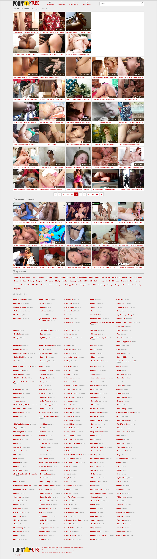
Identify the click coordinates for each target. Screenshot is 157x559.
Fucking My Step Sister (51, 462)
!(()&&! (137, 285)
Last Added (50, 4)
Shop (122, 508)
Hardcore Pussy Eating (128, 322)
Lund (96, 439)
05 (72, 194)
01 (55, 194)
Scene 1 (72, 374)
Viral (121, 435)
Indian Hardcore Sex (50, 345)
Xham (71, 315)
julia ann (115, 277)
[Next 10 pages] (97, 194)
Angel (122, 455)
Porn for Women (49, 330)
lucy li (59, 285)
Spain (96, 307)
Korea (123, 281)
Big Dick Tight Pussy (128, 315)
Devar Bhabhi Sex (75, 462)
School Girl (22, 447)
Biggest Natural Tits (50, 508)
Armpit (71, 353)
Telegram (123, 489)
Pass (19, 443)
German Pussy (74, 535)
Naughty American (50, 370)
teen (98, 277)
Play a (19, 455)
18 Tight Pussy (75, 497)
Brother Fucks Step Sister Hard (102, 323)
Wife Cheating (48, 481)
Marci (108, 281)
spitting (102, 285)
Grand (45, 385)
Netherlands (47, 311)
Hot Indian (21, 334)
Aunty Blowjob (23, 435)
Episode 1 (98, 424)
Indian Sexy (73, 416)
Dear (122, 349)
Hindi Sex (73, 412)
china (91, 277)
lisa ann (115, 281)
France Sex (73, 311)
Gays (101, 281)
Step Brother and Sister (26, 485)
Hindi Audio (73, 307)
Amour (122, 389)
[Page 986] (102, 194)
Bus (71, 481)
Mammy (46, 435)
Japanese (26, 277)
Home (97, 303)
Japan (16, 285)
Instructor (47, 432)
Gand (122, 470)
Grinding (72, 489)
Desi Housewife (23, 299)
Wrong (96, 349)
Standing (97, 466)
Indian (23, 281)
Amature (46, 478)
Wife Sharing (125, 535)
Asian (80, 281)
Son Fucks (98, 428)
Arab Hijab (98, 520)
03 (64, 194)
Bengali (20, 338)
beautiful (83, 277)
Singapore (124, 303)
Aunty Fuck (21, 370)
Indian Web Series (24, 353)
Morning (20, 539)
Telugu (71, 361)
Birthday (97, 508)
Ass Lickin (73, 420)
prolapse (82, 285)
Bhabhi (97, 357)
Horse (137, 281)
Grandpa (46, 439)
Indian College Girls (51, 493)
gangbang (39, 281)
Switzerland (124, 311)
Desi (45, 334)
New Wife (72, 508)
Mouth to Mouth (100, 501)
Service (97, 470)
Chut (96, 505)
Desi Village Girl (75, 409)
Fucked (21, 462)
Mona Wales (40, 285)
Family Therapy (49, 405)
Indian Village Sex (126, 420)
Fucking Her (47, 489)
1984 (86, 281)
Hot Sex (72, 531)
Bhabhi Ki (21, 439)
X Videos (47, 409)
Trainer (122, 501)
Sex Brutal (72, 428)
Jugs (19, 330)
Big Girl (71, 470)
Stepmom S (73, 382)
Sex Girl (20, 493)
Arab (125, 285)
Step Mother (73, 539)
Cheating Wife (23, 432)
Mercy (122, 366)
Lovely (123, 299)
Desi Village (22, 374)
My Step (72, 451)
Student (123, 485)
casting (67, 285)
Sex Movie (98, 524)
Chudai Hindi (73, 458)
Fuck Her (97, 443)
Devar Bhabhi (99, 385)
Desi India (124, 326)
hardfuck (65, 281)
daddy (109, 285)
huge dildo (92, 285)
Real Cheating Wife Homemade (25, 475)
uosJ (131, 285)
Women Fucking (126, 512)
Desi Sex (47, 393)
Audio (45, 303)
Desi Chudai (124, 451)
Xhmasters (98, 334)
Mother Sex (21, 531)
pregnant (49, 281)
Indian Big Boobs (75, 393)
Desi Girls (124, 385)
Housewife (21, 345)
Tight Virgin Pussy (50, 338)
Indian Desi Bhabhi (101, 458)
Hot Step (72, 501)
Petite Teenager (49, 443)
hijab (23, 285)
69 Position (21, 318)
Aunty (45, 382)
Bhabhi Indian (48, 505)
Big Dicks (73, 378)
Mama (96, 539)
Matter (46, 455)
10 (93, 194)
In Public (20, 516)
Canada (72, 334)
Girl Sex (72, 493)
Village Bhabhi (74, 338)
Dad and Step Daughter (128, 412)
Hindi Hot (123, 393)
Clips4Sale (124, 524)
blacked (94, 281)
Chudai (97, 405)
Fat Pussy (47, 524)
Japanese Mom (49, 501)
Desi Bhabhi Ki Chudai (25, 366)
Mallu (96, 474)
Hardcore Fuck (74, 439)
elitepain (51, 285)
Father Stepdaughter (102, 493)
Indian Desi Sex (126, 432)
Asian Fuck (124, 531)
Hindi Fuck (47, 424)
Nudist (20, 416)
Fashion (46, 315)
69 (121, 474)
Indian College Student (25, 405)
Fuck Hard (47, 535)
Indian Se (97, 416)
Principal (123, 428)
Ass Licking (73, 435)
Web (121, 334)
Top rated (61, 4)
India (19, 397)
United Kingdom (23, 307)
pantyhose (138, 277)
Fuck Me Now (74, 528)
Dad (19, 458)
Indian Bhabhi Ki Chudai (127, 361)
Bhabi (96, 435)
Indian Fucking (48, 401)
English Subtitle (100, 432)
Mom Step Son (23, 409)
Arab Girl (123, 516)
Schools (97, 330)
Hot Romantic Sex (24, 489)
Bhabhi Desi (74, 424)
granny (124, 277)
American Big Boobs (76, 443)
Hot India (72, 303)
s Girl (122, 370)
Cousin (20, 466)
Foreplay (72, 401)
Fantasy (46, 470)
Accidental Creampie (102, 378)
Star (44, 428)
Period (45, 447)
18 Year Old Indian (101, 447)
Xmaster (97, 366)
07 (80, 194)
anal (56, 277)
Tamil (96, 374)
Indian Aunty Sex (75, 385)
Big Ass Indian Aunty (25, 424)
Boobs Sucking (100, 531)
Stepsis (20, 481)
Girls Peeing (22, 528)
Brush (45, 349)
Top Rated (98, 315)
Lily (121, 466)
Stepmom (21, 497)
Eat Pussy (47, 389)
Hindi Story (98, 370)
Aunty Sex (21, 349)
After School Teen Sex (102, 535)
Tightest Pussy (125, 478)
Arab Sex (72, 447)
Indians (97, 462)
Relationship (99, 393)
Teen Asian (47, 458)
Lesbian (42, 277)
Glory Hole (21, 470)
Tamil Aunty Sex (126, 424)
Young (73, 281)
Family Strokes (74, 432)
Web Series (73, 322)
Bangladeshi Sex (49, 528)
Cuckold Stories (49, 412)
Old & (123, 493)
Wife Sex (123, 405)
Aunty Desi (124, 330)
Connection (99, 497)
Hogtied (97, 512)
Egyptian (20, 428)
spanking (64, 277)
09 (89, 194)
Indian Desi (22, 393)
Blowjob (118, 285)
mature (30, 281)
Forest (122, 382)
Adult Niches (87, 4)
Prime (19, 535)
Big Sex (97, 528)
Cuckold (31, 285)
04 (68, 194)
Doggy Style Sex (49, 497)
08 (84, 194)
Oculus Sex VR (99, 361)
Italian (130, 281)
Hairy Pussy (48, 531)
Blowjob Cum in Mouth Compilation (48, 319)
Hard (71, 516)
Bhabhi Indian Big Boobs (101, 338)
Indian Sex (99, 401)
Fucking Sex (124, 447)
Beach (71, 505)
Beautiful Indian (75, 357)
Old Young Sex (99, 412)
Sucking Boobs (23, 451)
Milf (130, 277)
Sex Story (21, 508)
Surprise (123, 439)
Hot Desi (46, 374)
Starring (97, 345)
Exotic (45, 539)
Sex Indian (98, 397)
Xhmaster (21, 389)
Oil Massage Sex (49, 353)
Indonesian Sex (100, 489)
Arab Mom (21, 501)
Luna (19, 505)
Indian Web (124, 443)
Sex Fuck (46, 512)
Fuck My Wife (48, 466)
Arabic (71, 466)
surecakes (106, 277)
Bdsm (16, 281)
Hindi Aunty (21, 315)
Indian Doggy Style (127, 342)
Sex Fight (98, 455)
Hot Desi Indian (100, 318)
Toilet (75, 285)
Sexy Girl (72, 366)
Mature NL (98, 409)
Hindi (71, 318)
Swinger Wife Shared (50, 485)
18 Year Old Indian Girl (77, 455)
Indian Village (125, 397)
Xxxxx (122, 416)
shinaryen (73, 277)
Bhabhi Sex (124, 318)
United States (22, 311)
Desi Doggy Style (75, 512)
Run (96, 299)
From (122, 462)
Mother (20, 520)
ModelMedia (47, 397)
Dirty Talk (98, 516)
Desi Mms (123, 353)
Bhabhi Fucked (100, 420)
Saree (71, 474)
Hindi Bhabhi (48, 516)
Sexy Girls (124, 374)
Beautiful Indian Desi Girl (24, 382)
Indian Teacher (99, 382)
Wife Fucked (47, 299)
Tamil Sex (73, 405)
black (57, 281)
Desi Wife (123, 528)
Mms (45, 366)
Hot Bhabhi (73, 349)
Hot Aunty (72, 330)
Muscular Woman (126, 458)
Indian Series (22, 412)
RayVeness (18, 288)
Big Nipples (99, 481)
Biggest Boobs (48, 474)
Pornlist (18, 555)
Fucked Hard (73, 389)
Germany (20, 401)
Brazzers (123, 401)
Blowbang (98, 478)
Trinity (122, 481)
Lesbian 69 (21, 303)
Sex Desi (72, 370)
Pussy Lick (124, 520)
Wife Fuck (72, 299)
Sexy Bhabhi (124, 338)
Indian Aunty (125, 409)
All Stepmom (124, 497)
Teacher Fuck (99, 451)
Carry (96, 485)
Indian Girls (48, 520)
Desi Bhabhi (125, 357)
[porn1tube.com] (26, 3)
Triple (71, 478)
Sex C (96, 353)
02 (59, 194)
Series (71, 345)
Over (19, 361)
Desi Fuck (47, 357)
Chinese (17, 277)
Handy (96, 389)
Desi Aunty (47, 361)
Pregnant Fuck (74, 485)
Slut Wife (72, 524)
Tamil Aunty (21, 512)
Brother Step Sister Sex (49, 417)
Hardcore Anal (48, 451)
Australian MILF (126, 307)
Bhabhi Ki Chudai (24, 378)
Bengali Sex (47, 378)
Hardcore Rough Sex (77, 520)
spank (50, 277)
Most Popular (73, 4)
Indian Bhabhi (23, 357)
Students (124, 505)
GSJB (34, 277)
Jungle (45, 307)
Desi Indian (124, 378)
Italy (96, 311)
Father (19, 524)
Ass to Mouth (74, 397)
